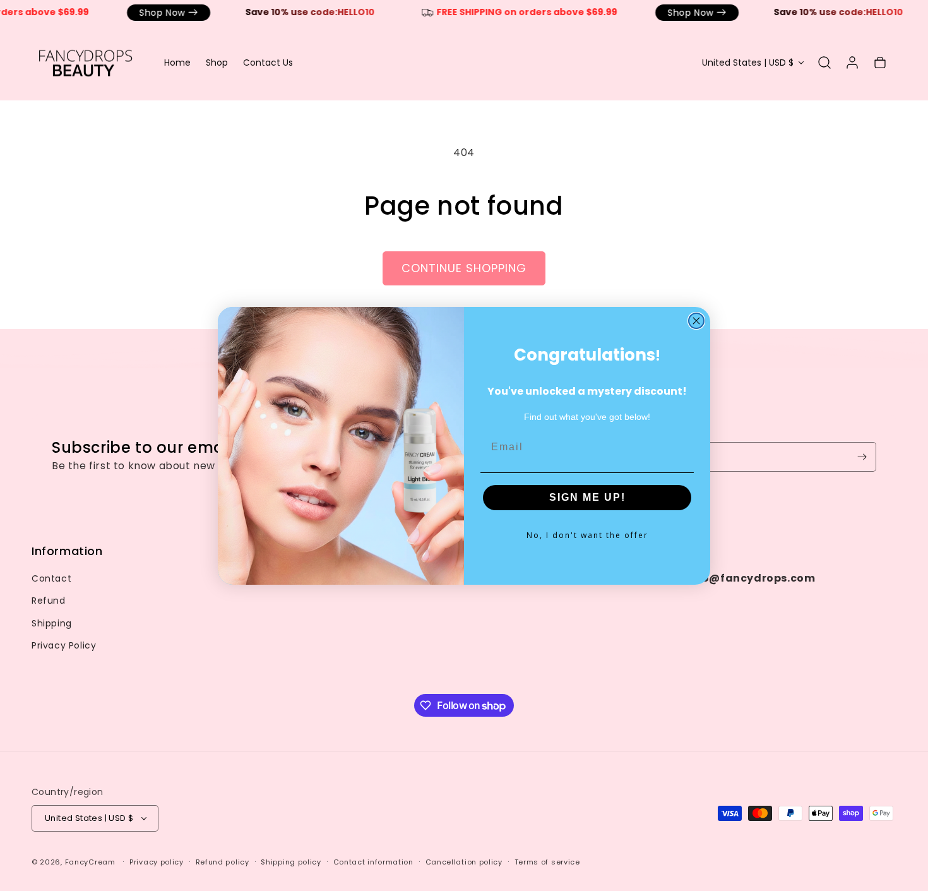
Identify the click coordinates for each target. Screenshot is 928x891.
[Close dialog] (696, 320)
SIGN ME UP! (587, 497)
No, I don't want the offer (587, 535)
